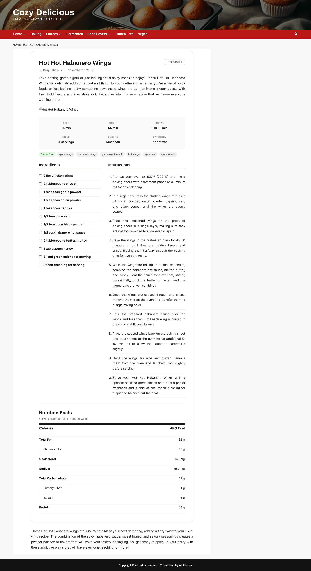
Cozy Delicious (43, 12)
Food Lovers (97, 34)
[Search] (296, 34)
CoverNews (167, 565)
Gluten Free (125, 34)
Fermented (74, 34)
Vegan (143, 34)
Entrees (52, 34)
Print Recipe (175, 61)
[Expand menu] (24, 34)
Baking (36, 34)
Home (17, 34)
